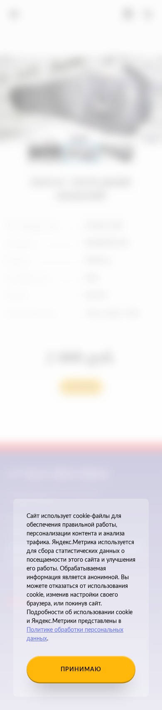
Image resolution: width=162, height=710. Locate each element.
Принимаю (81, 669)
